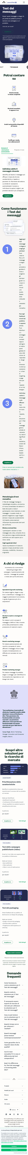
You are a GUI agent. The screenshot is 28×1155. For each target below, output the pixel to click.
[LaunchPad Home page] (12, 2)
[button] (14, 985)
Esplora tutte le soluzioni (14, 953)
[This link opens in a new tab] (6, 1114)
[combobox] (14, 1110)
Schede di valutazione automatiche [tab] (5, 150)
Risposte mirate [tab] (19, 150)
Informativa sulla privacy (20, 1141)
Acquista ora (7, 31)
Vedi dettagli (22, 821)
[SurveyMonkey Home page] (3, 2)
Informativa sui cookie (7, 1142)
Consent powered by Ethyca (19, 1152)
